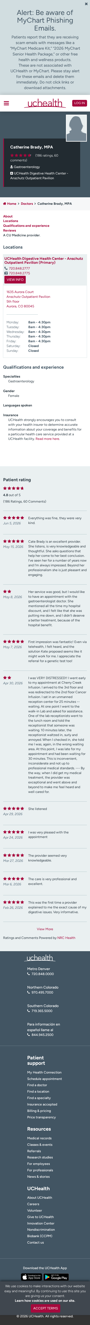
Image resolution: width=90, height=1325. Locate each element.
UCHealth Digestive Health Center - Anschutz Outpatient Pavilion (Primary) (43, 260)
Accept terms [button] (45, 1308)
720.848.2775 (19, 273)
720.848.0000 (43, 974)
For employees (38, 1164)
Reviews (9, 230)
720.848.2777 (19, 268)
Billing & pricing (39, 1111)
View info (15, 280)
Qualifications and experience (26, 226)
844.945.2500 (42, 1035)
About (8, 216)
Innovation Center (40, 1223)
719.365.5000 (42, 1011)
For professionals (40, 1170)
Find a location (38, 1091)
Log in (79, 103)
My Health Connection (44, 1072)
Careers (33, 1204)
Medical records (39, 1138)
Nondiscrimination (41, 1230)
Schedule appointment (44, 1079)
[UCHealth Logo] (39, 958)
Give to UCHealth (40, 1217)
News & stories (38, 1177)
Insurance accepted (42, 1104)
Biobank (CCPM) (39, 1236)
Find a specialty (39, 1098)
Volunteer (34, 1210)
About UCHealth (39, 1198)
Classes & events (39, 1145)
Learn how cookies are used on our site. (45, 1301)
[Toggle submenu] (6, 103)
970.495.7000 (42, 992)
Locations (10, 221)
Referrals (34, 1151)
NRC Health (66, 938)
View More (45, 929)
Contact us (35, 1242)
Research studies (40, 1157)
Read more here (47, 439)
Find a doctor (37, 1085)
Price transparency (41, 1117)
